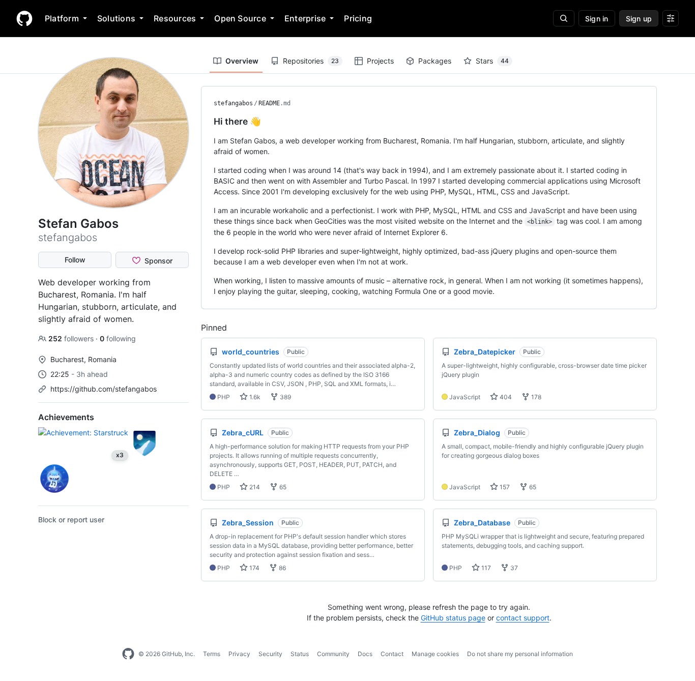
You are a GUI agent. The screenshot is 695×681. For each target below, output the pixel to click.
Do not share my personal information (520, 654)
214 (254, 487)
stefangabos (233, 103)
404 (505, 397)
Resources (175, 18)
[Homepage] (24, 18)
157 (504, 487)
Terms (211, 654)
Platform (62, 18)
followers (72, 338)
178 (535, 397)
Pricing (358, 18)
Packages (434, 60)
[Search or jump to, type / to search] (563, 18)
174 (253, 568)
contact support (522, 617)
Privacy (239, 654)
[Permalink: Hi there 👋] (206, 121)
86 (281, 568)
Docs (365, 654)
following (118, 338)
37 (513, 568)
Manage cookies (435, 654)
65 (282, 487)
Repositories (311, 60)
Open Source (240, 18)
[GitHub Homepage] (128, 654)
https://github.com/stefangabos (103, 388)
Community (333, 654)
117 (485, 568)
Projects (380, 60)
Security (270, 654)
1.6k (254, 397)
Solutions (116, 18)
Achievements (66, 417)
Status (300, 654)
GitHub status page (453, 617)
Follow (75, 259)
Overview (241, 60)
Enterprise (305, 18)
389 (284, 397)
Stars (492, 60)
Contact (392, 654)
